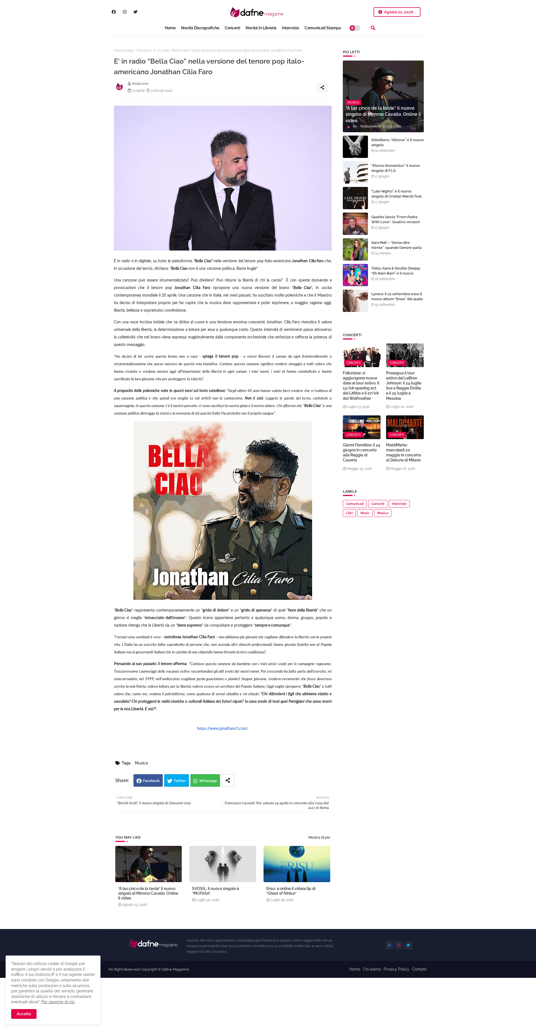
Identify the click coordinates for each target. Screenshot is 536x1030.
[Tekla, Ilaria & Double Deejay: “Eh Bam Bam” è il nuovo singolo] (355, 275)
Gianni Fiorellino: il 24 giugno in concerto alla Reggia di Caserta (361, 453)
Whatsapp (208, 781)
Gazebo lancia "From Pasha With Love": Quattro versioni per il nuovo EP (395, 222)
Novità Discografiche (200, 28)
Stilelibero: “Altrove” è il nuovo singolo (397, 142)
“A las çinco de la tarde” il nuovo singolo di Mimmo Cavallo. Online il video (148, 893)
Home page (124, 50)
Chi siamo (372, 969)
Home (170, 28)
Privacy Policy (396, 969)
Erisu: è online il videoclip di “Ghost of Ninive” (290, 891)
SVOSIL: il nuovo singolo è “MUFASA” (215, 891)
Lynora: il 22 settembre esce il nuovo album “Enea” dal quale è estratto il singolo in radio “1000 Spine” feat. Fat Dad (397, 301)
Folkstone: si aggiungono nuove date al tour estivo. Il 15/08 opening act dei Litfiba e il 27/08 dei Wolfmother (361, 386)
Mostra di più (319, 837)
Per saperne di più (58, 1002)
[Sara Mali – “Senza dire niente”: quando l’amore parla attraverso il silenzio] (355, 249)
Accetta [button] (24, 1014)
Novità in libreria (261, 28)
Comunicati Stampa (323, 28)
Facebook (151, 781)
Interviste (290, 28)
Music (365, 513)
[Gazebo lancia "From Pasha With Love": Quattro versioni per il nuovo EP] (355, 224)
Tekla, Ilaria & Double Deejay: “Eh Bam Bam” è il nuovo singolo (396, 273)
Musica (144, 50)
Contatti (419, 969)
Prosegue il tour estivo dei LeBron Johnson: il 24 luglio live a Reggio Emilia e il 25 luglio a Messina (403, 386)
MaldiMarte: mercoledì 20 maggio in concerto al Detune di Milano (403, 453)
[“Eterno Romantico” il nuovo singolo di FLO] (355, 172)
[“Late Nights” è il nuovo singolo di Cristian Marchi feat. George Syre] (355, 198)
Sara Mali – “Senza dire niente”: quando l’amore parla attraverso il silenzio (396, 247)
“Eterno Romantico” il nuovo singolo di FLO (395, 168)
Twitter (180, 781)
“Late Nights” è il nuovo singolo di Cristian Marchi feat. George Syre (396, 196)
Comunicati (355, 504)
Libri (349, 513)
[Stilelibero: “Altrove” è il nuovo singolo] (355, 147)
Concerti (232, 28)
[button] (373, 27)
